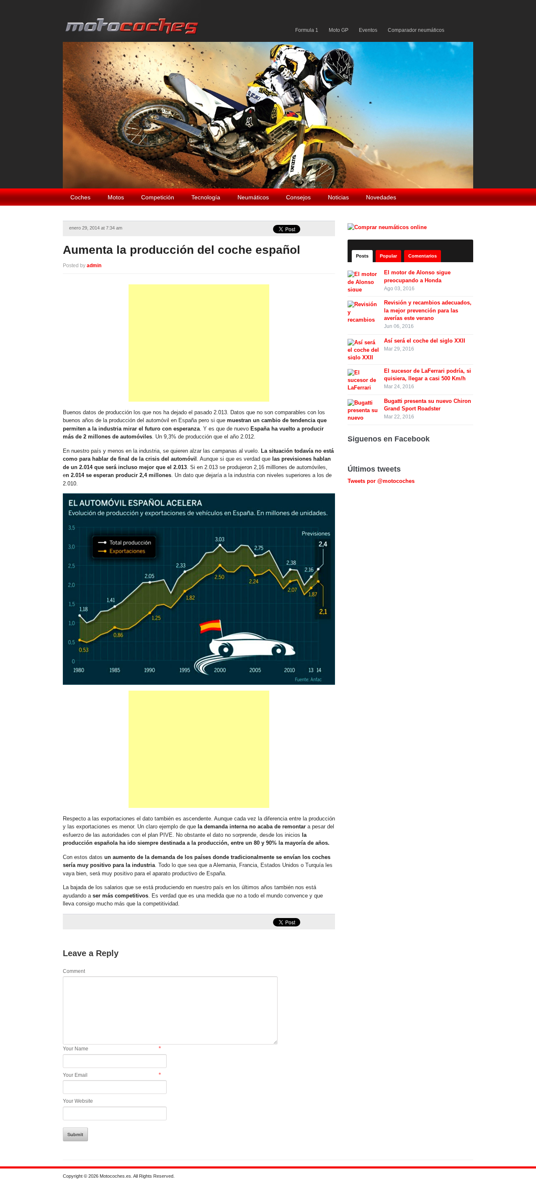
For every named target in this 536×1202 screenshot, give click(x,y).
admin (94, 265)
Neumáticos (253, 197)
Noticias (338, 197)
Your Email (75, 1075)
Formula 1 (306, 30)
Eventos (368, 30)
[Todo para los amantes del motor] (133, 20)
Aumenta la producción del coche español (181, 249)
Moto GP (338, 30)
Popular (388, 255)
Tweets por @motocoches (381, 481)
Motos (116, 197)
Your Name (75, 1049)
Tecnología (205, 197)
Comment (74, 971)
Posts (362, 255)
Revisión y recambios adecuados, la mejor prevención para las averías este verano (428, 310)
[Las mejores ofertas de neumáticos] (388, 227)
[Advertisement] (199, 343)
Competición (157, 197)
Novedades (381, 197)
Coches (80, 197)
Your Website (78, 1101)
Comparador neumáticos (416, 30)
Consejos (298, 197)
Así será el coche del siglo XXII (424, 341)
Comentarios (422, 255)
